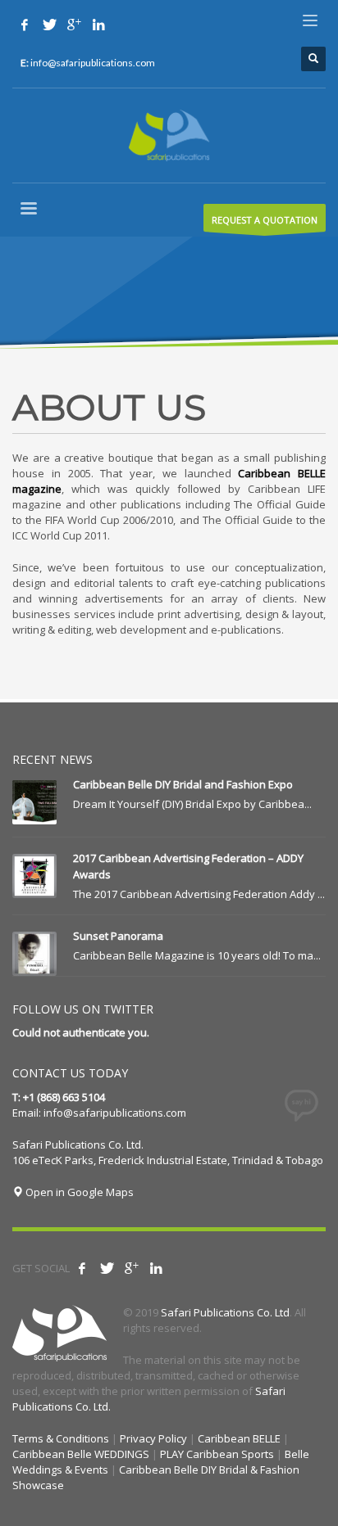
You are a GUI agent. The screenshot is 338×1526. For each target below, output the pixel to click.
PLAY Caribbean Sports (217, 1454)
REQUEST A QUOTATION (264, 220)
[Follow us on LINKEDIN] (98, 24)
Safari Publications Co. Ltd (225, 1312)
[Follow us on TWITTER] (49, 24)
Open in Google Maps (78, 1192)
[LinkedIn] (156, 1268)
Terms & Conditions (60, 1438)
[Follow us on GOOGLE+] (74, 24)
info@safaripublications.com (114, 1112)
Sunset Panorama (118, 935)
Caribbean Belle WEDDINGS (80, 1454)
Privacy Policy (153, 1438)
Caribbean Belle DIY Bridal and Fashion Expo (183, 784)
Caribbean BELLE (239, 1438)
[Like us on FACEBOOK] (24, 24)
